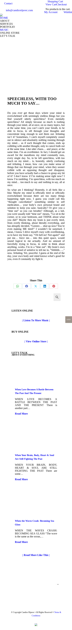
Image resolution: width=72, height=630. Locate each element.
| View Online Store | (36, 341)
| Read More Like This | (36, 555)
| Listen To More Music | (36, 320)
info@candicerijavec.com (19, 10)
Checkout (61, 4)
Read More (21, 413)
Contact (8, 3)
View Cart (51, 4)
